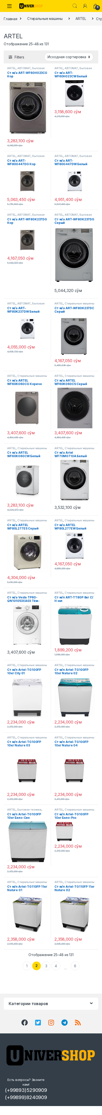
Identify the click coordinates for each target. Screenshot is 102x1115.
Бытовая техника (29, 809)
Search (74, 6)
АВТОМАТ (24, 68)
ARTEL (81, 18)
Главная (10, 18)
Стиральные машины (45, 18)
